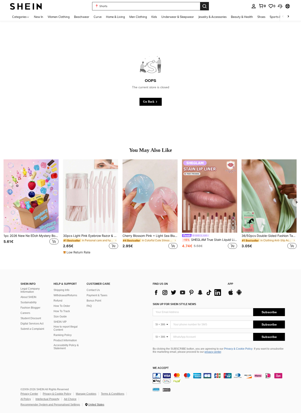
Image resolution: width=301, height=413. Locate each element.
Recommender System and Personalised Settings (50, 404)
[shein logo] (26, 6)
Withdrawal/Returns (65, 295)
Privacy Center (29, 393)
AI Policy (25, 399)
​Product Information (65, 340)
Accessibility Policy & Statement (66, 347)
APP (230, 284)
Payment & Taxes (97, 295)
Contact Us (93, 290)
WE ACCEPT (161, 368)
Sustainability (28, 302)
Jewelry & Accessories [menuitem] (212, 17)
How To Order (62, 305)
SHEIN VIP (60, 321)
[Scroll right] (288, 16)
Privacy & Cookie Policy (238, 348)
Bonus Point (94, 300)
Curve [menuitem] (98, 17)
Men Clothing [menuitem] (138, 17)
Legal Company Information (30, 290)
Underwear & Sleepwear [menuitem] (177, 17)
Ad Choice (70, 399)
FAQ (89, 305)
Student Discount (30, 318)
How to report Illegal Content (66, 328)
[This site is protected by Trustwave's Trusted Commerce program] (156, 389)
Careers (25, 313)
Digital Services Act (31, 323)
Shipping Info (61, 290)
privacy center (212, 351)
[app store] (231, 294)
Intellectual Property (47, 399)
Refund (58, 300)
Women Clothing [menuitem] (59, 17)
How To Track (62, 311)
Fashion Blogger (30, 307)
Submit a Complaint (32, 328)
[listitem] (31, 207)
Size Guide (60, 316)
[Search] (204, 6)
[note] (77, 252)
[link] (262, 6)
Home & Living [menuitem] (115, 17)
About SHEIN (28, 297)
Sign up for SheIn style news (174, 304)
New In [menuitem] (38, 17)
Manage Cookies (86, 393)
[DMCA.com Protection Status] (166, 389)
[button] (280, 6)
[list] (188, 292)
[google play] (239, 294)
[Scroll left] (282, 16)
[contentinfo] (219, 378)
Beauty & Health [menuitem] (242, 17)
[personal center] (253, 6)
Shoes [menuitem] (261, 17)
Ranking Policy (63, 335)
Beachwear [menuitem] (81, 17)
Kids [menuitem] (154, 17)
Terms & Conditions (112, 393)
